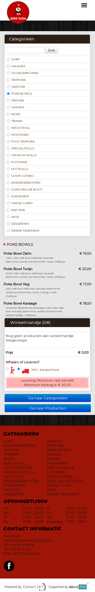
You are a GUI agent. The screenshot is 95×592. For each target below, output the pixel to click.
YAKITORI (18, 86)
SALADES (18, 66)
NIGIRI (15, 114)
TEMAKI (17, 121)
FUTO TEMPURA (23, 141)
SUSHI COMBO (22, 175)
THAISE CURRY (22, 203)
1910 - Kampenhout (45, 369)
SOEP (15, 59)
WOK (15, 217)
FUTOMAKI (19, 162)
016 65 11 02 (20, 549)
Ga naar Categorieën (48, 398)
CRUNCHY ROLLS (24, 155)
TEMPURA (18, 80)
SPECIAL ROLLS (22, 148)
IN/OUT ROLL (20, 127)
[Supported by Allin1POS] (69, 587)
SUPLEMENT (20, 196)
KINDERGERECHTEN (25, 182)
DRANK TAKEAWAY (25, 230)
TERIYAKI (17, 100)
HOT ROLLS (19, 169)
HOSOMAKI (20, 134)
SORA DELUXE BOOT (26, 189)
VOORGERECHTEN (24, 73)
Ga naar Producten (48, 408)
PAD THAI (18, 210)
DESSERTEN (20, 223)
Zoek (51, 50)
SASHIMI (17, 107)
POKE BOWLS (21, 93)
